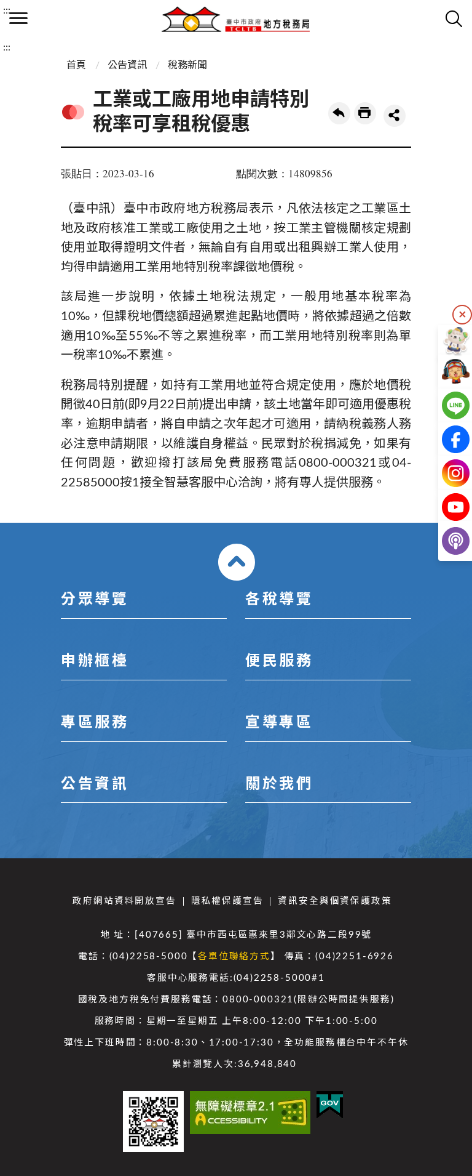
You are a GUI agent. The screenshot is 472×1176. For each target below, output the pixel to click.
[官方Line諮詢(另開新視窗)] (446, 405)
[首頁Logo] (235, 18)
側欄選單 (18, 18)
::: (6, 10)
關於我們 (279, 784)
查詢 (453, 18)
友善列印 (365, 113)
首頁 (76, 65)
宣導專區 (279, 722)
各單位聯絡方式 (234, 956)
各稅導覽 (279, 599)
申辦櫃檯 (94, 661)
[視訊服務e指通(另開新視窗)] (446, 372)
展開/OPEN (236, 562)
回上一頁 (339, 113)
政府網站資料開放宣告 (124, 901)
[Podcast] (446, 541)
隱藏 (462, 314)
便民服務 (279, 661)
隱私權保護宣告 (227, 901)
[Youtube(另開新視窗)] (446, 507)
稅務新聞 (187, 65)
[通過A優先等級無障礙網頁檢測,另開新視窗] (250, 1112)
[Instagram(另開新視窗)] (446, 473)
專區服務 (94, 722)
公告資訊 (127, 65)
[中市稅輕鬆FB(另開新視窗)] (446, 439)
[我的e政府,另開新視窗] (330, 1105)
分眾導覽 (94, 599)
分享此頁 (395, 116)
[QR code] (153, 1121)
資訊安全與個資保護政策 (334, 901)
